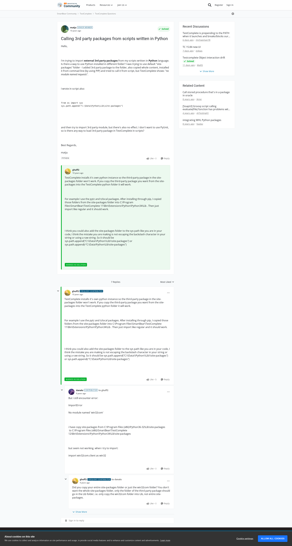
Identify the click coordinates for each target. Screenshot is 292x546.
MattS (200, 65)
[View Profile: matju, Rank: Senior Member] (65, 29)
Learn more (165, 540)
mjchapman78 (203, 40)
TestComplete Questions (105, 13)
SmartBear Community (66, 13)
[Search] (210, 5)
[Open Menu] (233, 14)
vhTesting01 (202, 113)
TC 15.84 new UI (192, 47)
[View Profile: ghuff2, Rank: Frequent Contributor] (67, 293)
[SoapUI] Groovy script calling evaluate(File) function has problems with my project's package (206, 108)
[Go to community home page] (68, 5)
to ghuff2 (103, 390)
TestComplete (86, 13)
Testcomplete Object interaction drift (204, 57)
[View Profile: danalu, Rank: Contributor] (71, 392)
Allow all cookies (272, 538)
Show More (81, 511)
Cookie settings (244, 538)
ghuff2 (75, 169)
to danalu (117, 479)
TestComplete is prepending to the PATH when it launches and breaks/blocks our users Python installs (206, 35)
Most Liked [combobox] (167, 282)
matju (73, 27)
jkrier (199, 99)
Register (219, 5)
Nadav (199, 123)
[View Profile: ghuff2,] (68, 171)
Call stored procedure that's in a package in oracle (206, 94)
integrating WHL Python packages (202, 120)
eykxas (199, 50)
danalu (79, 390)
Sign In (229, 5)
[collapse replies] (58, 291)
